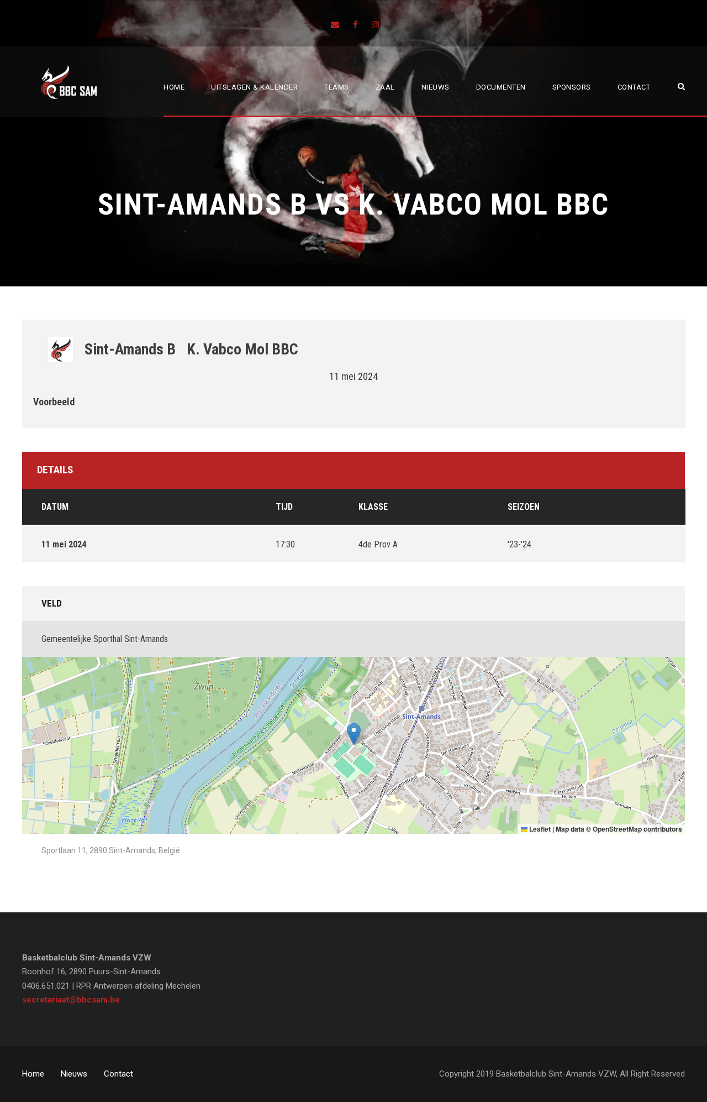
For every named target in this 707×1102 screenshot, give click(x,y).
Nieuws (435, 87)
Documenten (501, 87)
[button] (354, 734)
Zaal (385, 87)
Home (173, 87)
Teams (336, 87)
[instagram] (375, 25)
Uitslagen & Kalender (254, 87)
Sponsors (571, 87)
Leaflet (539, 829)
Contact (634, 87)
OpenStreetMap (617, 829)
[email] (335, 25)
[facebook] (355, 25)
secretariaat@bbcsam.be (71, 1000)
